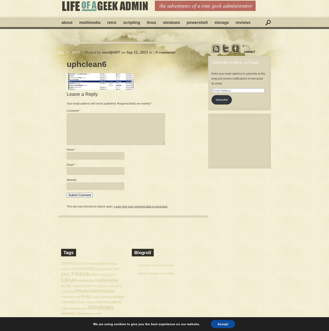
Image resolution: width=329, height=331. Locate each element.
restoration (67, 296)
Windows (171, 22)
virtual (98, 302)
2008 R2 (68, 263)
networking (79, 286)
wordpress (87, 313)
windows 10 (71, 313)
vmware (75, 308)
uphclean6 (87, 64)
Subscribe (222, 99)
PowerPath (68, 291)
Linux (151, 22)
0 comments (165, 52)
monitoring (85, 281)
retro (77, 296)
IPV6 (113, 274)
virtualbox (112, 302)
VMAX (65, 308)
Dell (116, 269)
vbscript (80, 302)
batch (75, 269)
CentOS (87, 268)
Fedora (80, 274)
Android (91, 263)
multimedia (106, 280)
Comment (73, 110)
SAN (95, 297)
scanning (105, 297)
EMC (66, 274)
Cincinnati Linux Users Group (156, 265)
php (99, 286)
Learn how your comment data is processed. (141, 206)
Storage (221, 22)
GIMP (94, 275)
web (84, 308)
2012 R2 (81, 263)
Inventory (104, 274)
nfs (88, 286)
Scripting (131, 22)
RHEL (87, 296)
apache (103, 263)
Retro (111, 22)
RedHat (107, 291)
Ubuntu (68, 302)
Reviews (243, 22)
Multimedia (89, 22)
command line (104, 269)
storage (118, 297)
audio (113, 263)
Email (71, 164)
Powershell (197, 22)
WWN (98, 313)
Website (72, 180)
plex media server (112, 286)
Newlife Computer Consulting (156, 273)
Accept (223, 324)
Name (71, 149)
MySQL (66, 286)
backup (65, 269)
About (67, 22)
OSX (94, 286)
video (90, 302)
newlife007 (111, 52)
